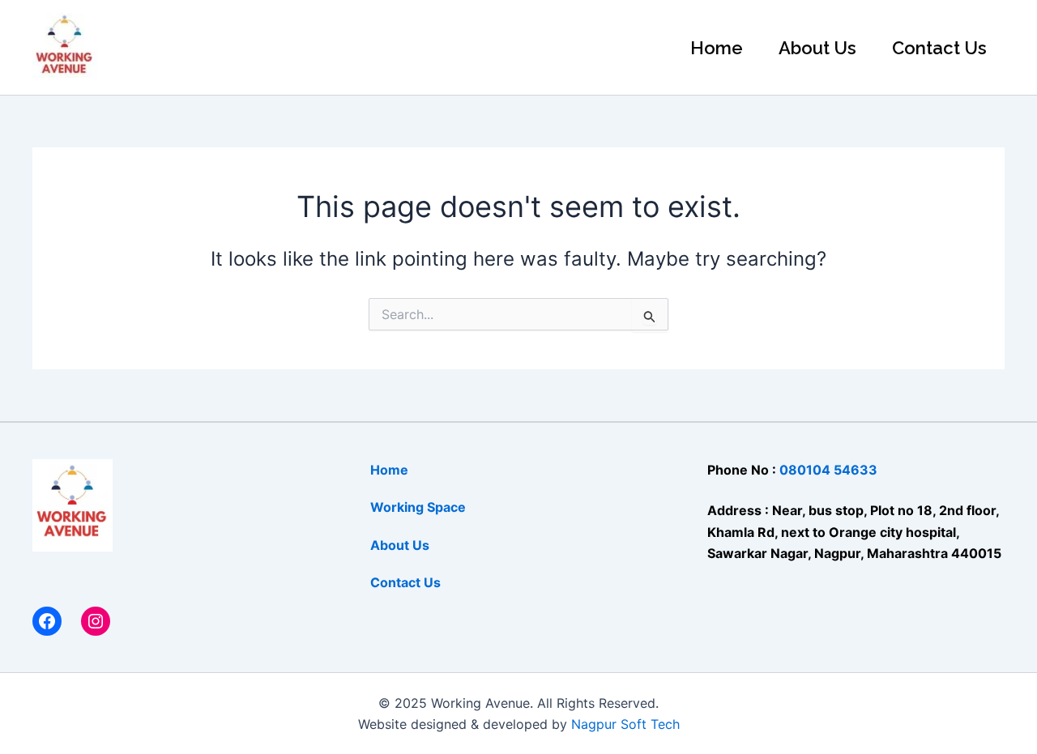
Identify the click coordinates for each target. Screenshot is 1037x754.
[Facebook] (47, 621)
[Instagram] (95, 621)
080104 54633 (828, 470)
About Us (817, 47)
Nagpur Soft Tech (625, 724)
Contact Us (939, 47)
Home (716, 47)
